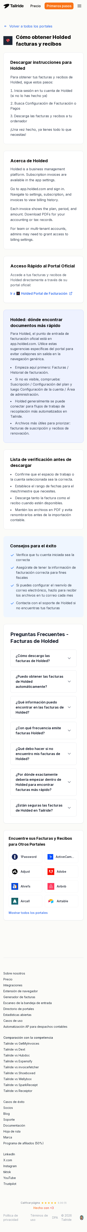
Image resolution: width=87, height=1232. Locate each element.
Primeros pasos (59, 6)
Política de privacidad (10, 1217)
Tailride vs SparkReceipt (20, 1085)
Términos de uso (39, 1217)
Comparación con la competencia (28, 1037)
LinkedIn (9, 1154)
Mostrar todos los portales (28, 912)
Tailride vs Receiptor (17, 1091)
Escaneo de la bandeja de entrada (27, 1003)
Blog (6, 1113)
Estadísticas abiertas (17, 1015)
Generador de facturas (19, 997)
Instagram (10, 1166)
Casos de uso (13, 1020)
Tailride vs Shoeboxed (19, 1073)
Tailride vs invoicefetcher (21, 1067)
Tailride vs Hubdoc (16, 1055)
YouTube (9, 1178)
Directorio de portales (18, 1009)
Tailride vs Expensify (17, 1061)
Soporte (9, 1119)
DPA (55, 1217)
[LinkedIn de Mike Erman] (82, 1217)
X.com (7, 1160)
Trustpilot (9, 1184)
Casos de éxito (13, 1102)
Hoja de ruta (11, 1131)
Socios (8, 1107)
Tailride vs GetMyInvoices (21, 1043)
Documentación (14, 1125)
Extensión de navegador (20, 991)
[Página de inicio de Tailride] (14, 5)
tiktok (7, 1172)
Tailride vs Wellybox (17, 1079)
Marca (7, 1137)
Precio (35, 6)
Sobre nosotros (14, 973)
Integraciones (12, 985)
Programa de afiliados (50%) (23, 1143)
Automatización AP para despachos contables (35, 1026)
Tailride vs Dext (14, 1049)
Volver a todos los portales (30, 26)
